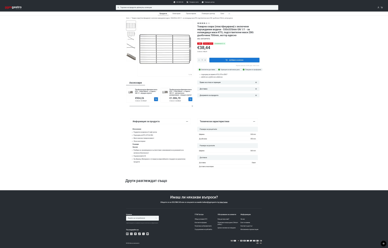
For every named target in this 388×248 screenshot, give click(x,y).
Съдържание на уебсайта (203, 229)
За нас (243, 219)
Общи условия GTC (201, 219)
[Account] (378, 7)
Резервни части (194, 2)
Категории (176, 13)
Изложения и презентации (249, 229)
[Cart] (382, 7)
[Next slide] (190, 49)
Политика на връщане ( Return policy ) (228, 223)
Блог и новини (245, 222)
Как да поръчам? (223, 219)
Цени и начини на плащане (227, 228)
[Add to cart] (156, 99)
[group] (131, 25)
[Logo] (13, 7)
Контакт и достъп (246, 226)
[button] (192, 106)
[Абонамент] (156, 218)
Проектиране (191, 13)
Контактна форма (201, 222)
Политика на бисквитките (203, 226)
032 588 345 (179, 2)
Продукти (163, 13)
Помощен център (209, 2)
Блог (222, 13)
